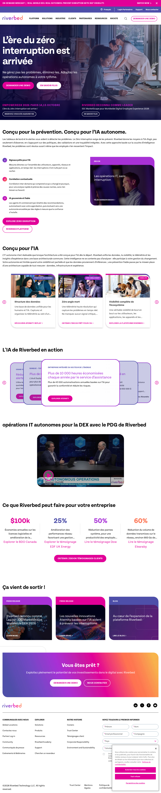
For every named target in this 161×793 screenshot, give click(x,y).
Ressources (40, 736)
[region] (135, 768)
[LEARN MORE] (27, 618)
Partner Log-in (9, 736)
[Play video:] (48, 475)
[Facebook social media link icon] (149, 705)
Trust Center (72, 730)
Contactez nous (10, 730)
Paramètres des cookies (135, 783)
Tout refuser (135, 777)
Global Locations (10, 725)
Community (8, 742)
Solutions (39, 725)
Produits (38, 730)
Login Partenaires (125, 10)
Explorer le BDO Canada (20, 542)
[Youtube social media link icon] (155, 705)
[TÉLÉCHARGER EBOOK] (122, 181)
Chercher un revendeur (45, 753)
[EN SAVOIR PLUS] (119, 110)
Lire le (89, 542)
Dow (114, 542)
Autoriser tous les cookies (135, 770)
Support (139, 10)
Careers (70, 725)
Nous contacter (152, 10)
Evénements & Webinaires (14, 753)
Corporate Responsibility (78, 742)
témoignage (102, 542)
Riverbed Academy (43, 742)
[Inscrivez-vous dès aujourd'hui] (39, 110)
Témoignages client (75, 736)
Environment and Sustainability (81, 748)
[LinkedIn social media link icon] (136, 705)
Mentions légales (88, 786)
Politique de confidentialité (105, 786)
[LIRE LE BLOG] (133, 618)
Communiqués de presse (13, 748)
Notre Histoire (74, 720)
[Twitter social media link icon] (142, 705)
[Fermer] (156, 748)
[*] (130, 738)
